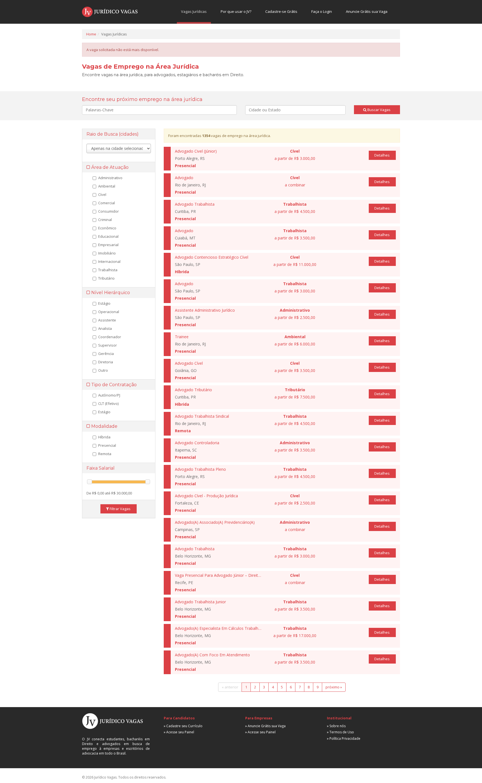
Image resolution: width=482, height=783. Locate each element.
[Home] (110, 12)
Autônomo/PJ (109, 395)
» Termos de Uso (340, 732)
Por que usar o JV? (236, 11)
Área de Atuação (109, 167)
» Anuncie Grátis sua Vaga (265, 726)
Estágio (104, 411)
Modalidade (103, 426)
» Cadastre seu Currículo (183, 726)
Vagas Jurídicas (194, 11)
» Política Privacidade (343, 738)
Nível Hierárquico (110, 292)
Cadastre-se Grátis (281, 11)
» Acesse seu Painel (179, 732)
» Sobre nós (336, 726)
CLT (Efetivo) (108, 403)
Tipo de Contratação (113, 384)
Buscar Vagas (379, 109)
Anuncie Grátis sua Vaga (366, 11)
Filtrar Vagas (120, 508)
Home (91, 34)
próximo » (334, 687)
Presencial (107, 445)
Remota (104, 453)
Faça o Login (321, 11)
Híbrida (104, 436)
